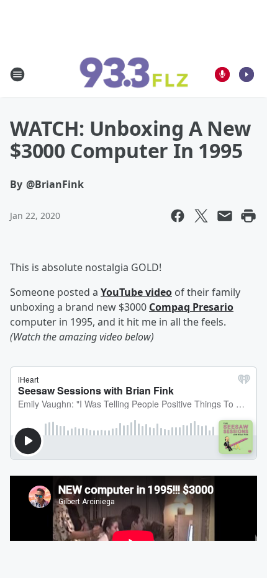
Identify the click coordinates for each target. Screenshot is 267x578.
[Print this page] (248, 216)
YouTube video (136, 292)
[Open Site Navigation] (17, 74)
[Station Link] (133, 74)
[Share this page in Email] (224, 216)
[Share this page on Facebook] (177, 216)
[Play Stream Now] (246, 74)
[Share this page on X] (201, 216)
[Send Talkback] (222, 74)
